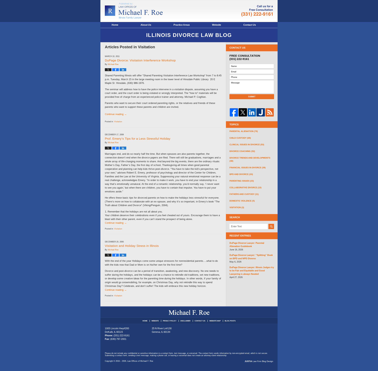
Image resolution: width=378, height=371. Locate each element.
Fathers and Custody (244, 194)
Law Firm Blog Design (259, 361)
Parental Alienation (243, 131)
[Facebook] (233, 112)
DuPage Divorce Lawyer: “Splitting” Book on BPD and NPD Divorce (251, 257)
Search (271, 226)
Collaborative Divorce (245, 187)
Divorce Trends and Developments (249, 159)
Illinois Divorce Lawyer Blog (134, 11)
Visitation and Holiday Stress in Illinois (132, 245)
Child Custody (240, 138)
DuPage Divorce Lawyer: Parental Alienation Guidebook (246, 245)
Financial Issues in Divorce (247, 167)
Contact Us (249, 25)
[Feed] (269, 112)
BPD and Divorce (241, 174)
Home (115, 25)
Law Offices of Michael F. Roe (140, 361)
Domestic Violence (242, 201)
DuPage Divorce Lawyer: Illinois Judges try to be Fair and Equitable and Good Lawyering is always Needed (251, 270)
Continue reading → (116, 114)
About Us (146, 25)
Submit (251, 97)
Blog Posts (230, 321)
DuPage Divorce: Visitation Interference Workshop (140, 60)
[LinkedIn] (251, 112)
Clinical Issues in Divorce (246, 144)
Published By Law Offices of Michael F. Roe (257, 11)
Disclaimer (185, 321)
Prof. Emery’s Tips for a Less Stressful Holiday (137, 138)
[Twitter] (242, 112)
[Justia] (260, 112)
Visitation (118, 121)
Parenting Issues (241, 181)
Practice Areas (181, 25)
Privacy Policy (169, 321)
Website (216, 25)
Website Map (215, 321)
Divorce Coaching (242, 151)
